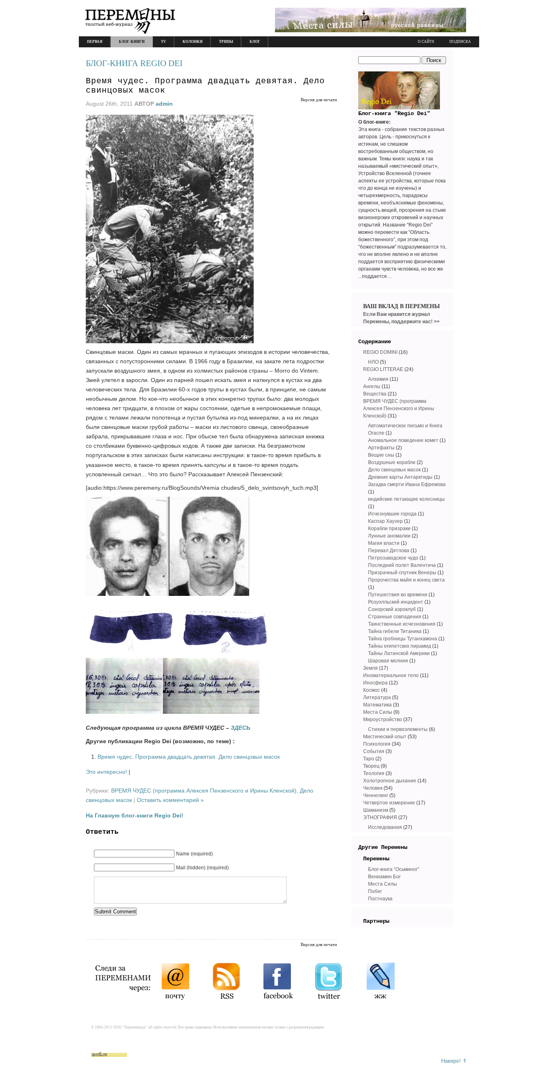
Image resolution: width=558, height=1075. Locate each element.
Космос (371, 690)
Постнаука (380, 899)
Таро (368, 759)
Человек (372, 788)
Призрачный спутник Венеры (402, 572)
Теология (373, 773)
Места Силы (377, 712)
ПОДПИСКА (460, 42)
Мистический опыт (384, 737)
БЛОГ (255, 42)
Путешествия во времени (397, 594)
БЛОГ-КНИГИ (132, 42)
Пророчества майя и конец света (406, 580)
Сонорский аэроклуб (392, 609)
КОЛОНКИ (193, 42)
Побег (375, 891)
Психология (377, 744)
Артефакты (381, 448)
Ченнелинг (375, 795)
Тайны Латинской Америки (399, 653)
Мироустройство (382, 719)
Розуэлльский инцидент (395, 602)
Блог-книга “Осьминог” (393, 869)
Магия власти (384, 543)
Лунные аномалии (389, 536)
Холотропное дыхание (389, 781)
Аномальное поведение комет (403, 440)
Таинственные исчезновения (401, 624)
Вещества (374, 394)
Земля (370, 668)
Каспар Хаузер (385, 521)
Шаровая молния (388, 661)
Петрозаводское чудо (393, 558)
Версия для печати (319, 99)
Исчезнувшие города (392, 514)
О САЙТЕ (426, 42)
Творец (371, 766)
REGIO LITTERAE (383, 369)
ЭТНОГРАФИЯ (380, 817)
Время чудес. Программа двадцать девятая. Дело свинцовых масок (189, 756)
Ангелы (371, 386)
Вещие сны (381, 455)
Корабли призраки (389, 528)
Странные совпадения (394, 617)
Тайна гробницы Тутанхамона (402, 639)
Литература (377, 697)
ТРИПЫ (226, 42)
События (373, 751)
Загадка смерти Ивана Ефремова (407, 484)
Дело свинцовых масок (394, 470)
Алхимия (378, 379)
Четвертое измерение (389, 803)
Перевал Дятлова (388, 550)
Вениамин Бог (384, 877)
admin (164, 103)
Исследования (385, 827)
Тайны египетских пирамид (399, 646)
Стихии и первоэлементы (398, 729)
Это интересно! (106, 771)
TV (163, 42)
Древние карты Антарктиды (400, 477)
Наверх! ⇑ (454, 1061)
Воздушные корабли (391, 462)
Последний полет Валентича (402, 565)
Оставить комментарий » (170, 800)
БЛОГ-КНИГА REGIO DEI (134, 63)
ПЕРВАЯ (95, 42)
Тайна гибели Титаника (395, 631)
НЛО (373, 362)
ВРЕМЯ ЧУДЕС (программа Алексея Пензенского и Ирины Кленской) (204, 790)
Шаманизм (375, 810)
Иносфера (375, 683)
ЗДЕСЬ (240, 727)
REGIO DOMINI (380, 352)
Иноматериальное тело (391, 675)
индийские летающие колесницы (406, 499)
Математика (377, 705)
